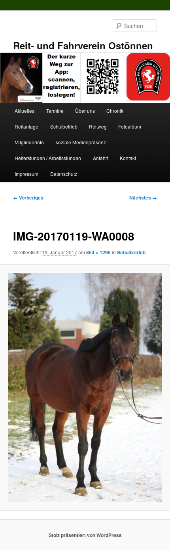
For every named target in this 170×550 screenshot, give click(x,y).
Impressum (26, 173)
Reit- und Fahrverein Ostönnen (83, 45)
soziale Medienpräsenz (81, 142)
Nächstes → (143, 197)
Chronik (114, 110)
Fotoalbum (129, 126)
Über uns (85, 110)
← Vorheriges (28, 197)
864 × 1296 (98, 252)
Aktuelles (24, 110)
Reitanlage (26, 126)
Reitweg (98, 126)
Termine (55, 110)
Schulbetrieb (63, 126)
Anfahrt (100, 158)
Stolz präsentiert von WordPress (85, 535)
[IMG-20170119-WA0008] (84, 387)
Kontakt (128, 158)
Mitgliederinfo (29, 142)
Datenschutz (63, 173)
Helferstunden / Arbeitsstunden (48, 158)
